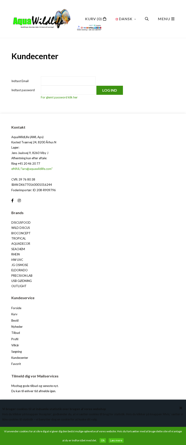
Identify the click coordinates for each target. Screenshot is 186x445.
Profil (14, 339)
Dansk (125, 19)
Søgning (16, 351)
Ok (103, 440)
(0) (93, 19)
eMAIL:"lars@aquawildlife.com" (32, 169)
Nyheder (17, 326)
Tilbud (15, 333)
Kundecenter (19, 357)
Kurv (14, 314)
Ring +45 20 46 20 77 (25, 163)
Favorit (16, 364)
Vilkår (15, 345)
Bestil (15, 320)
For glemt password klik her (59, 97)
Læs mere (116, 440)
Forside (16, 308)
